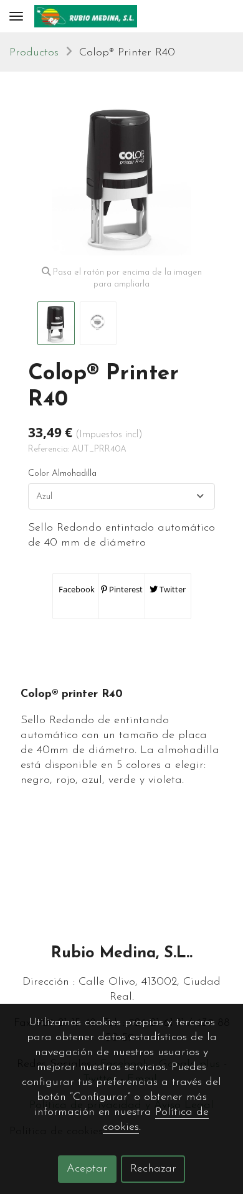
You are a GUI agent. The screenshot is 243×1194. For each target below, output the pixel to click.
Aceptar (87, 1169)
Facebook (76, 589)
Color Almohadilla (62, 473)
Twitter (172, 589)
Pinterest (125, 589)
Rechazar (153, 1169)
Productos (34, 53)
